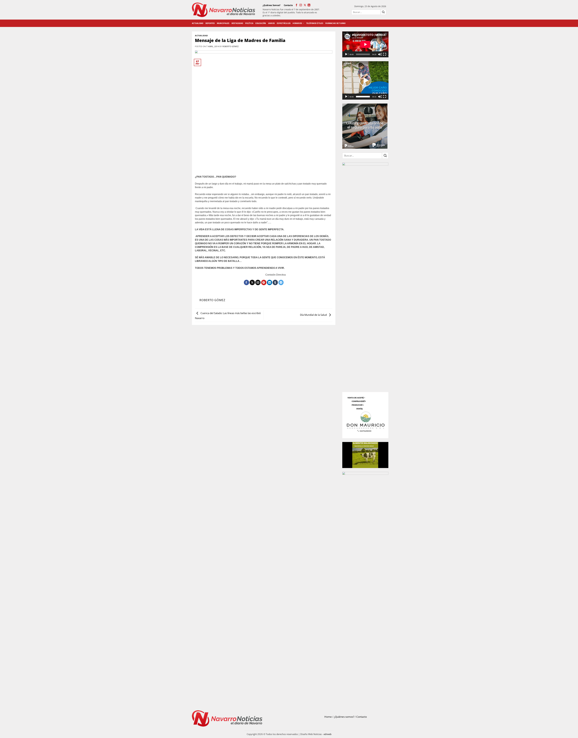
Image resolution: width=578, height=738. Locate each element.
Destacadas (237, 23)
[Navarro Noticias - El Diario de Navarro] (223, 9)
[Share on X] (252, 282)
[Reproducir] (346, 54)
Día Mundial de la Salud (313, 314)
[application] (365, 44)
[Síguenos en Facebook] (296, 5)
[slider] (363, 96)
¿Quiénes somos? (344, 716)
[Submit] (383, 12)
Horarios (297, 23)
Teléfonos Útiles (314, 23)
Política (249, 23)
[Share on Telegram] (281, 282)
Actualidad (197, 23)
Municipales (223, 23)
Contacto (288, 5)
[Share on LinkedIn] (269, 282)
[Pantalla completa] (385, 54)
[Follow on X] (305, 5)
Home (328, 716)
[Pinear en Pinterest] (263, 282)
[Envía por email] (258, 282)
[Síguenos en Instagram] (300, 5)
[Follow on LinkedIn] (309, 5)
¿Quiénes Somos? (272, 5)
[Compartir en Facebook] (246, 282)
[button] (365, 80)
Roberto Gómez (230, 46)
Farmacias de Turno (335, 23)
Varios (271, 23)
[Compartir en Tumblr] (275, 282)
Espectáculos (284, 23)
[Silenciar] (380, 54)
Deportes (210, 23)
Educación (260, 23)
